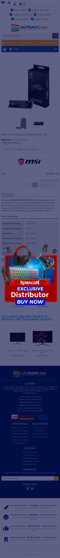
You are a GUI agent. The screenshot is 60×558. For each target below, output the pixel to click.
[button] (55, 251)
